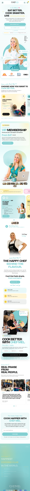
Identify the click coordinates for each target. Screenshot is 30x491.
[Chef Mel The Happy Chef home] (15, 2)
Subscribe (15, 434)
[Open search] (24, 2)
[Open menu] (2, 2)
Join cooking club (15, 24)
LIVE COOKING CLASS (15, 27)
